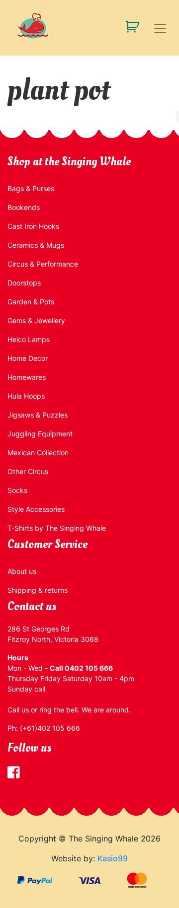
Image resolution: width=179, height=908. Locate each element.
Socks (17, 490)
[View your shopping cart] (128, 26)
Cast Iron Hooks (33, 226)
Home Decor (27, 358)
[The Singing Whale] (89, 25)
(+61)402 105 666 (50, 728)
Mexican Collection (38, 452)
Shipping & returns (37, 590)
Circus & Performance (42, 264)
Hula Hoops (26, 396)
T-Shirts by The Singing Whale (56, 528)
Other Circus (27, 471)
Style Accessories (36, 509)
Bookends (23, 207)
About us (21, 571)
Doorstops (24, 283)
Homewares (26, 377)
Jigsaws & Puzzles (37, 415)
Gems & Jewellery (36, 320)
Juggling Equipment (40, 433)
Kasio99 (112, 858)
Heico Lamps (28, 339)
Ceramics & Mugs (35, 245)
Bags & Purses (30, 188)
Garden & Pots (30, 301)
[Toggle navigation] (160, 28)
